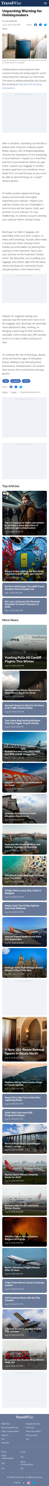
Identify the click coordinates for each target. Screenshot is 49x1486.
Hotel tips (30, 1427)
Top (27, 1439)
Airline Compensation (26, 1463)
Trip (21, 1457)
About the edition (33, 1431)
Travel (26, 381)
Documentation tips (9, 1427)
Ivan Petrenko (11, 21)
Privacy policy (32, 1435)
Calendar (5, 1443)
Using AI (4, 1435)
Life (3, 1439)
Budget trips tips (33, 1424)
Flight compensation (10, 1431)
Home (5, 392)
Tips (5, 381)
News (4, 28)
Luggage (15, 381)
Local (22, 1452)
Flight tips (5, 1424)
